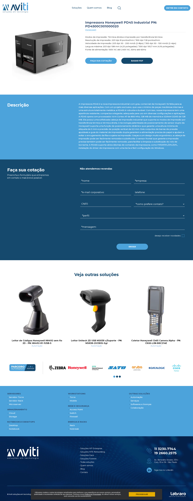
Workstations (76, 393)
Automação (137, 397)
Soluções (77, 8)
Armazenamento (17, 409)
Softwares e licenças (141, 404)
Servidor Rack (16, 400)
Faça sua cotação (101, 61)
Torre (72, 397)
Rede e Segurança (78, 406)
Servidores (14, 393)
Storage (13, 416)
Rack (72, 425)
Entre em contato (177, 8)
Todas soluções (87, 462)
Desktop (13, 425)
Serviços (135, 400)
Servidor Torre (16, 397)
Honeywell (90, 30)
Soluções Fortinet (88, 459)
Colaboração (137, 408)
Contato (84, 472)
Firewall (74, 416)
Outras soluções (139, 393)
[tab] (114, 377)
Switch (73, 413)
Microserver (15, 404)
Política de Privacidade (93, 494)
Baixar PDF (137, 61)
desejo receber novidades (168, 235)
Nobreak (74, 429)
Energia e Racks (77, 422)
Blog (109, 8)
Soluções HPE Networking (92, 452)
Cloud (12, 413)
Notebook (14, 429)
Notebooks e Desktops (21, 422)
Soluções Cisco (87, 455)
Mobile (73, 400)
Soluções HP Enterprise (91, 448)
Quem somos (94, 8)
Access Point (76, 409)
